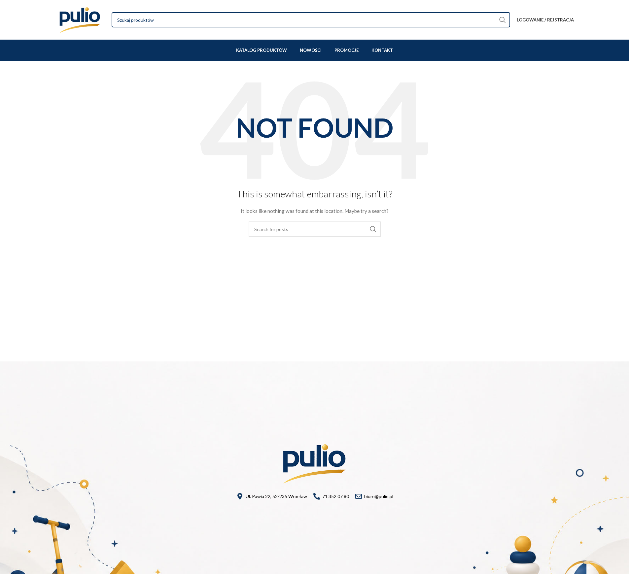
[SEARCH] (502, 19)
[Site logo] (80, 19)
